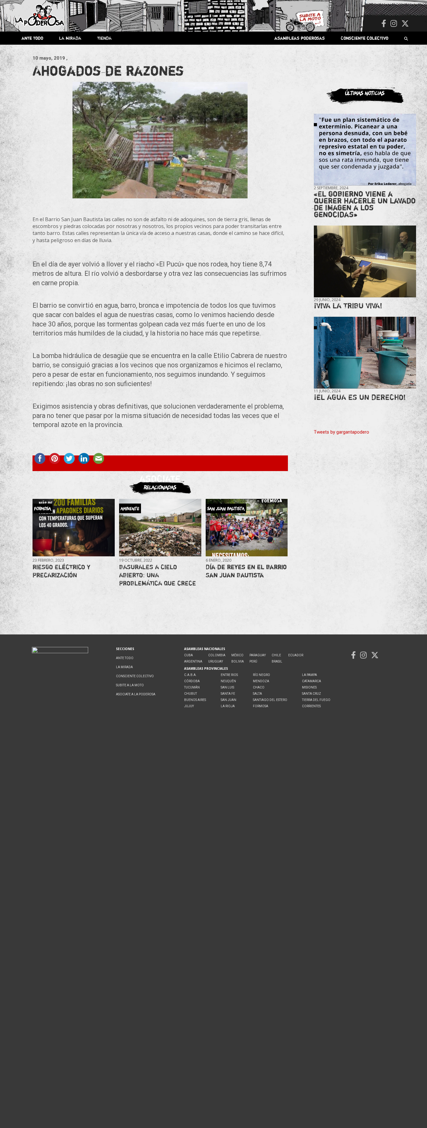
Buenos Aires (195, 700)
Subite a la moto (130, 685)
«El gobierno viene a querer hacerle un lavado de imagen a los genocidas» (365, 204)
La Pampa (309, 675)
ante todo (32, 38)
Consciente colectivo (364, 38)
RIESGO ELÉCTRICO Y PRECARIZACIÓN (61, 571)
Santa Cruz (311, 693)
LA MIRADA (70, 38)
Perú (253, 661)
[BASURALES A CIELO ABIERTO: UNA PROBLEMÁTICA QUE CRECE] (160, 527)
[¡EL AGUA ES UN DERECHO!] (365, 353)
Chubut (190, 693)
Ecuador (295, 655)
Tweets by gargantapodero (341, 432)
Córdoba (192, 681)
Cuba (188, 655)
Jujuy (189, 706)
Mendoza (261, 681)
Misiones (309, 687)
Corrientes (311, 706)
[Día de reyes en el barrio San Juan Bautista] (246, 527)
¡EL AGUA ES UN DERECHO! (360, 397)
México (237, 655)
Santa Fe (228, 693)
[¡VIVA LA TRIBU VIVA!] (365, 262)
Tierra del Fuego (316, 700)
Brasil (277, 661)
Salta (257, 693)
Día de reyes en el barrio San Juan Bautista (246, 571)
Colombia (216, 655)
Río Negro (261, 675)
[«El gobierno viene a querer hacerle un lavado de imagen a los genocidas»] (365, 150)
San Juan (228, 700)
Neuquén (228, 681)
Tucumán (192, 687)
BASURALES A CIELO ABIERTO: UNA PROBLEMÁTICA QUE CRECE (157, 575)
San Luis (227, 687)
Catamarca (311, 681)
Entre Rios (229, 675)
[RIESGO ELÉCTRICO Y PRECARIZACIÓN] (73, 527)
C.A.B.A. (190, 675)
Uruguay (215, 661)
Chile (276, 655)
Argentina (193, 661)
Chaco (258, 687)
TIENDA (104, 38)
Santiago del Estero (270, 700)
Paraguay (257, 655)
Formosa (260, 706)
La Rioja (228, 706)
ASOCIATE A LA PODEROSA (135, 694)
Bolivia (237, 661)
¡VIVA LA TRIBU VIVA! (348, 305)
